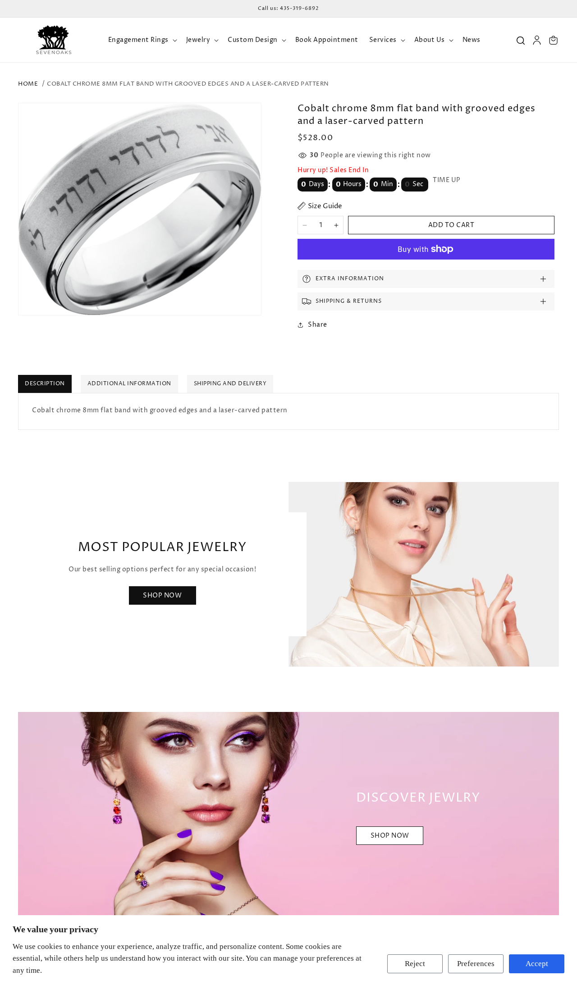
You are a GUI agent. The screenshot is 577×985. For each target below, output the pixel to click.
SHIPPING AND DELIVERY (230, 384)
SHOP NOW (390, 836)
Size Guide (325, 206)
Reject (415, 963)
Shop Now (162, 595)
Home (28, 84)
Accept (537, 963)
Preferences (476, 963)
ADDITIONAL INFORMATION (129, 384)
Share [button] (317, 324)
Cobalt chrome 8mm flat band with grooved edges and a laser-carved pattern (188, 84)
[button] (142, 40)
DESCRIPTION (45, 384)
